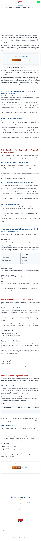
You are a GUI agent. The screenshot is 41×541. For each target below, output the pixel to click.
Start (38, 1)
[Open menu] (2, 2)
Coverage (20, 5)
